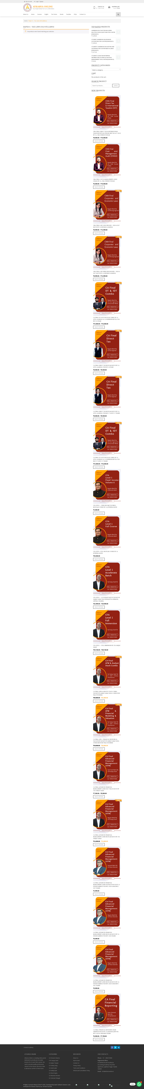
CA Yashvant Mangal (54, 1078)
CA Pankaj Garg (53, 1065)
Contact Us (83, 14)
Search (116, 85)
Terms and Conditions (79, 1068)
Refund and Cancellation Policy (81, 1070)
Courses (39, 14)
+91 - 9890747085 (100, 8)
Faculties (68, 14)
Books (61, 14)
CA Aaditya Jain (53, 1070)
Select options (99, 141)
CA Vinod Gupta (53, 1073)
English (46, 14)
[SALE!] (107, 223)
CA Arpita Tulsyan (53, 1063)
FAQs (75, 14)
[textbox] (106, 70)
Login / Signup (39, 1)
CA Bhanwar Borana (54, 1075)
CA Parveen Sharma (54, 1058)
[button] (139, 1084)
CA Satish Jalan (53, 1068)
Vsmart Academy (28, 1047)
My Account (76, 1060)
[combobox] (106, 69)
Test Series (54, 14)
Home (32, 14)
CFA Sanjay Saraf (53, 1060)
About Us (25, 14)
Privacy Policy (77, 1065)
